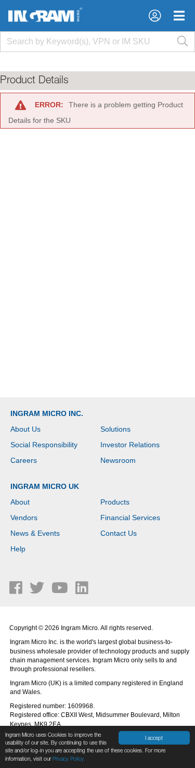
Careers (23, 460)
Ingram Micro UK (44, 486)
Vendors (23, 517)
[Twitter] (38, 590)
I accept (154, 738)
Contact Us (118, 533)
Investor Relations (130, 444)
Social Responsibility (43, 444)
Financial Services (130, 517)
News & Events (35, 533)
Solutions (115, 429)
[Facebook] (16, 590)
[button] (154, 15)
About (20, 502)
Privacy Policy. (69, 759)
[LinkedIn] (81, 590)
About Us (25, 429)
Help (17, 549)
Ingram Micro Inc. (46, 413)
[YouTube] (60, 590)
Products (114, 502)
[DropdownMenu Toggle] (179, 15)
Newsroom (118, 460)
